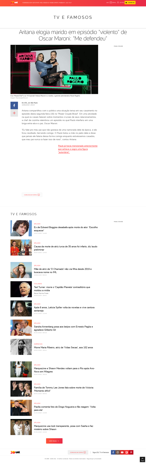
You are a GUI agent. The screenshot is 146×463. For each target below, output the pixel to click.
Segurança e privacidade (93, 458)
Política (40, 8)
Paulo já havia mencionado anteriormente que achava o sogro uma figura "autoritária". (77, 149)
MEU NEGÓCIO (44, 2)
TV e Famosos (73, 17)
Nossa (108, 8)
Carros (47, 8)
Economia (54, 8)
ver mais (53, 441)
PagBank (62, 2)
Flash (19, 8)
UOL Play (69, 2)
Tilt (91, 8)
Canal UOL (102, 8)
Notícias (33, 8)
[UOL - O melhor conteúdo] (14, 2)
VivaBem (87, 8)
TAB (112, 8)
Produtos (13, 8)
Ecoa (95, 8)
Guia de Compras (130, 8)
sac (107, 2)
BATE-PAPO (36, 2)
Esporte (66, 8)
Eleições (25, 8)
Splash (73, 8)
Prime (116, 8)
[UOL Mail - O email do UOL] (113, 2)
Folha (60, 8)
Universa (80, 8)
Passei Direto (54, 2)
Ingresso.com (27, 2)
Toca (121, 8)
